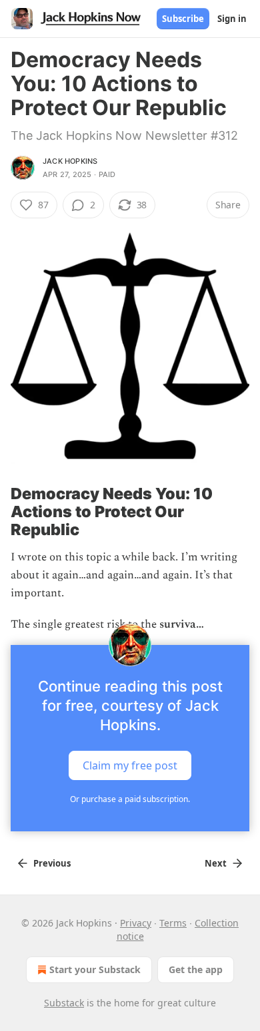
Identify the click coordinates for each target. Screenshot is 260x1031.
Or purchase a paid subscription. (130, 799)
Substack (64, 1002)
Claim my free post (130, 764)
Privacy (135, 923)
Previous (52, 863)
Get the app (196, 969)
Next (216, 863)
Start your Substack (95, 969)
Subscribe (183, 19)
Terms (173, 923)
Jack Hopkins (70, 161)
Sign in (232, 19)
